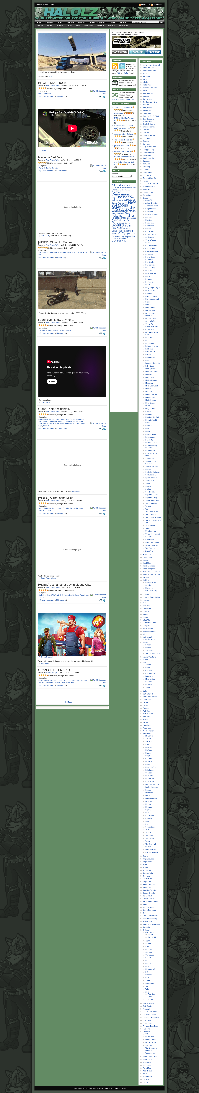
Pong (147, 429)
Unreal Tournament (152, 534)
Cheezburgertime (149, 127)
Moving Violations (76, 508)
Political (146, 722)
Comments (158, 5)
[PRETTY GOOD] (46, 88)
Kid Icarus (149, 349)
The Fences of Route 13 (123, 140)
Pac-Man (148, 411)
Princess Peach (120, 217)
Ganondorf (123, 200)
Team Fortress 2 (151, 503)
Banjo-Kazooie (150, 209)
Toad (133, 234)
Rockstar (55, 168)
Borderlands (149, 226)
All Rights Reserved (96, 1088)
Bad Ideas (146, 96)
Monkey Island (150, 397)
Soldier (117, 228)
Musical (41, 510)
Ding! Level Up (148, 158)
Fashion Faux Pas (149, 187)
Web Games (149, 983)
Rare (147, 813)
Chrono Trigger (151, 240)
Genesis (148, 958)
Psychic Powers (148, 731)
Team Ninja (149, 838)
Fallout (147, 305)
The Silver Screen (149, 1015)
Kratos (126, 208)
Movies (69, 26)
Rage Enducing (148, 859)
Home (39, 22)
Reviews (148, 685)
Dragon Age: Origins (152, 288)
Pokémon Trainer (123, 215)
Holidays (59, 26)
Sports (145, 904)
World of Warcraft (151, 545)
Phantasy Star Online (153, 417)
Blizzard (148, 753)
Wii (146, 986)
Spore (147, 483)
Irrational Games (151, 787)
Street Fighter (150, 492)
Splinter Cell (149, 481)
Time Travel (147, 1020)
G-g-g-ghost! (147, 195)
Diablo (147, 276)
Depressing (147, 155)
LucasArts (149, 793)
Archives (82, 22)
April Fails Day (150, 582)
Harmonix (149, 776)
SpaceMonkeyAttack (48, 578)
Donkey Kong (150, 282)
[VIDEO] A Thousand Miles (55, 498)
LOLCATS (146, 620)
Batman (148, 645)
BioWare (148, 750)
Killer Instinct (150, 352)
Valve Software (150, 850)
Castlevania (149, 237)
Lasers (145, 617)
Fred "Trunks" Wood (53, 86)
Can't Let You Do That (151, 116)
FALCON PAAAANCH (151, 184)
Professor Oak (124, 220)
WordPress (116, 1088)
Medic (131, 210)
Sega (147, 821)
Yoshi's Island (150, 548)
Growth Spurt (147, 557)
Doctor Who (149, 1037)
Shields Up (147, 887)
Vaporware (147, 1062)
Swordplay (147, 927)
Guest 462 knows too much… (125, 157)
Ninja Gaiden (150, 403)
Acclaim (148, 739)
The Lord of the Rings (153, 653)
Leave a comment (48, 96)
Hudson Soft (149, 779)
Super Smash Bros (152, 500)
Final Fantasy (150, 308)
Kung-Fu (146, 614)
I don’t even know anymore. (56, 319)
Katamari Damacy (152, 346)
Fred (50, 76)
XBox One (149, 1000)
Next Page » (69, 702)
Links (113, 22)
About (123, 22)
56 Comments (61, 513)
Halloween (149, 588)
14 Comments (61, 333)
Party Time (147, 711)
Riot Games (149, 816)
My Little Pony (150, 1042)
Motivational (147, 637)
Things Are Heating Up (151, 1017)
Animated (146, 76)
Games (49, 26)
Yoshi (124, 241)
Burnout (148, 229)
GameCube (149, 955)
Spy (122, 233)
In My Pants (147, 594)
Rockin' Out (147, 870)
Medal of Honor (151, 380)
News (78, 26)
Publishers (88, 26)
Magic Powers (148, 628)
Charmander (131, 188)
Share (104, 94)
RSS (118, 73)
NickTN (43, 151)
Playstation (62, 253)
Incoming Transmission (151, 597)
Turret (114, 236)
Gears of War (150, 321)
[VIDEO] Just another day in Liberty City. (64, 584)
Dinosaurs (146, 161)
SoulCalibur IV (150, 475)
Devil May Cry (150, 273)
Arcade (148, 944)
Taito (147, 830)
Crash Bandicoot (151, 251)
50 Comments (61, 600)
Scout (116, 225)
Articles (148, 665)
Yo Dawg (146, 1079)
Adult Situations (148, 68)
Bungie (148, 756)
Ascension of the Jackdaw (123, 134)
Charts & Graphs (149, 124)
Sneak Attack (147, 896)
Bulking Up (147, 110)
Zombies (146, 1082)
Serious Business (149, 884)
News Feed (145, 5)
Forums (70, 22)
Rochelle (121, 223)
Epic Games (149, 770)
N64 (147, 961)
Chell (114, 190)
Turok (147, 528)
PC (61, 595)
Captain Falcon (119, 187)
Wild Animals (147, 1077)
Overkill (145, 705)
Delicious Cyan (46, 402)
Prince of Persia (151, 434)
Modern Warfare (151, 394)
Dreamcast (149, 949)
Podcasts (148, 682)
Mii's (144, 634)
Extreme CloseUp (149, 178)
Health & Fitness (149, 566)
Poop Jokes (147, 725)
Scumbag (146, 876)
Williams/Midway (151, 853)
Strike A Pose (59, 424)
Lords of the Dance (150, 623)
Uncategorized (150, 531)
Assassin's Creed (151, 206)
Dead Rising (150, 268)
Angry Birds (149, 200)
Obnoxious (147, 700)
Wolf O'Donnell (120, 239)
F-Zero (147, 302)
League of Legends (152, 363)
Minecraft (148, 392)
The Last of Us (150, 515)
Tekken (148, 506)
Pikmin (147, 423)
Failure (41, 253)
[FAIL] (39, 88)
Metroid (148, 389)
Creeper (116, 192)
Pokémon (148, 426)
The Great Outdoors (150, 1012)
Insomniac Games (152, 784)
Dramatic (146, 170)
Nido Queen (118, 113)
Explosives (42, 595)
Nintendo (83, 680)
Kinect (150, 934)
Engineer (123, 197)
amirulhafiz (45, 663)
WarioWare (149, 540)
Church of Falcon (149, 135)
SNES (147, 981)
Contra (147, 243)
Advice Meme (150, 639)
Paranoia (146, 708)
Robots (145, 867)
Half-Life (148, 338)
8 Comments (60, 258)
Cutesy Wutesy (148, 152)
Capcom (148, 759)
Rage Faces (147, 862)
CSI (146, 1034)
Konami (148, 790)
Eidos (147, 764)
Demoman (120, 194)
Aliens (145, 74)
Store (60, 22)
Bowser (129, 185)
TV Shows (111, 26)
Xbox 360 (46, 426)
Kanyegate (147, 609)
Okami (147, 406)
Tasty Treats (147, 1006)
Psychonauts (150, 437)
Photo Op (146, 717)
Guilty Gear (149, 330)
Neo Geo (148, 963)
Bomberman (149, 223)
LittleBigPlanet (150, 369)
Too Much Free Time (72, 424)
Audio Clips (147, 85)
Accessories (149, 932)
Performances (148, 714)
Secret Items (147, 879)
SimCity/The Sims (151, 466)
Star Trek (148, 1045)
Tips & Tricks (147, 1023)
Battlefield (149, 212)
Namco (148, 804)
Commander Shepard (123, 190)
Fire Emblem (150, 310)
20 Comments (61, 96)
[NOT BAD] (44, 88)
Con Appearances (98, 22)
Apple (147, 941)
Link (132, 207)
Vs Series (148, 537)
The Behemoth (150, 844)
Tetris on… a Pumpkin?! (123, 108)
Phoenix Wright (151, 420)
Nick (122, 213)
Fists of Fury (147, 189)
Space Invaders (151, 478)
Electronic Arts (150, 767)
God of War (149, 324)
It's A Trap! (146, 606)
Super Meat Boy (151, 498)
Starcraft (148, 486)
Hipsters (146, 577)
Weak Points (147, 1071)
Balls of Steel (147, 99)
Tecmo (147, 841)
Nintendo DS (150, 969)
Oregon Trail (150, 409)
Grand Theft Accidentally (54, 409)
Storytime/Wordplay (150, 919)
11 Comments (61, 171)
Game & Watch (150, 318)
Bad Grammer (148, 93)
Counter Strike (150, 249)
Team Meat (149, 835)
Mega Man (116, 213)
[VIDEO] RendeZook (121, 146)
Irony (144, 603)
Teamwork (146, 1009)
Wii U (147, 989)
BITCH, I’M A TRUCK (52, 83)
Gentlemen (147, 555)
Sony (147, 824)
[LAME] (41, 88)
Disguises (62, 680)
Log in (123, 1088)
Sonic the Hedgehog (153, 472)
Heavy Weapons (149, 569)
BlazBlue (148, 220)
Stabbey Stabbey (149, 907)
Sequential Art (148, 882)
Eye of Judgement (152, 299)
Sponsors (148, 688)
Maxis (147, 796)
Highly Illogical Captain (74, 421)
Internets (146, 600)
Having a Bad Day (50, 157)
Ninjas (145, 691)
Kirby (121, 208)
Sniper (126, 225)
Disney (148, 648)
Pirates (145, 719)
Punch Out (149, 440)
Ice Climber (149, 343)
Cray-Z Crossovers (51, 680)
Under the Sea (148, 1059)
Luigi (114, 210)
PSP (147, 978)
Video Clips (123, 26)
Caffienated (147, 113)
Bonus (147, 668)
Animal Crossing (151, 203)
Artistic (40, 26)
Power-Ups (147, 728)
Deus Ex (148, 271)
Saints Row (75, 491)
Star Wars (149, 651)
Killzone (148, 355)
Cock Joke (146, 138)
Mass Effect (149, 377)
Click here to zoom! (45, 657)
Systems (100, 26)
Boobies (146, 105)
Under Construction (150, 1057)
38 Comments (61, 685)
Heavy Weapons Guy (124, 205)
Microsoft (148, 801)
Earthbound (149, 293)
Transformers (150, 1053)
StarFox (148, 489)
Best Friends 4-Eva (150, 102)
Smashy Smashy (149, 893)
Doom (147, 285)
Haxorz (145, 560)
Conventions (150, 673)
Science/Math (148, 873)
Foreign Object (148, 192)
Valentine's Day (151, 591)
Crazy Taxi (149, 254)
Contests (148, 670)
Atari (147, 946)
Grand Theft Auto (44, 93)
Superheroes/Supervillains (152, 924)
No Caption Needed (45, 682)
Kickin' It (146, 611)
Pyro (115, 222)
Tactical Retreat (148, 1003)
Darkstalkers (150, 265)
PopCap (148, 810)
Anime (145, 79)
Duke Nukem (150, 291)
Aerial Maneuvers (62, 419)
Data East (149, 761)
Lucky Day (146, 626)
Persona (148, 414)
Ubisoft (148, 847)
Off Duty (146, 702)
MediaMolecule (151, 798)
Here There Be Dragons (151, 572)
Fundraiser (149, 676)
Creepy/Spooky (148, 150)
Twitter (126, 73)
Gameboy (149, 952)
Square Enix (149, 827)
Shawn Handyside (52, 673)
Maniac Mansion (151, 372)
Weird (68, 330)
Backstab (146, 91)
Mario (121, 210)
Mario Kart (149, 374)
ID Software (149, 781)
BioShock (148, 217)
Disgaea (148, 279)
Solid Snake (127, 229)
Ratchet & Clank (151, 443)
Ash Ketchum (118, 185)
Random (49, 22)
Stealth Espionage (149, 910)
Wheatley (120, 238)
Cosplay (146, 141)
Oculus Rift (152, 937)
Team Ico (148, 833)
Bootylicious (147, 108)
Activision (148, 742)
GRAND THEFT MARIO (54, 670)
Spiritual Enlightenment (151, 902)
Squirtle (128, 234)
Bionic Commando (152, 214)
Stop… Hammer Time (151, 916)
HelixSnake (45, 236)
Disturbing (146, 167)
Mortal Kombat (150, 400)
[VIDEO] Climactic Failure (55, 242)
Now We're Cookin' (150, 697)
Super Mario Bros (67, 682)
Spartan (115, 233)
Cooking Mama (151, 246)
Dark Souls (149, 262)
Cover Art (146, 144)
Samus (127, 223)
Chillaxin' (146, 133)
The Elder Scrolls (151, 512)
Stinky (145, 913)
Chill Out (146, 130)
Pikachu (129, 213)
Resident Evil (150, 451)
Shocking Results (149, 890)
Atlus (147, 744)
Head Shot (61, 421)
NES (147, 966)
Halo (147, 340)
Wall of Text (147, 1068)
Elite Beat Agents (151, 296)
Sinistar (148, 469)
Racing (145, 856)
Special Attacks (148, 899)
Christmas (149, 585)
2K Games (149, 736)
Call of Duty (149, 231)
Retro (145, 865)
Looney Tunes (150, 1040)
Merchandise (150, 679)
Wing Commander (152, 542)
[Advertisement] (124, 285)
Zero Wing (149, 551)
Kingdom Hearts (151, 357)
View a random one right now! (123, 99)
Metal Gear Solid (151, 386)
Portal (147, 431)
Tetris (147, 509)
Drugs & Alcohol (148, 172)
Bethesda (148, 747)
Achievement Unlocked (47, 419)
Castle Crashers (151, 234)
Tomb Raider (150, 525)
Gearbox (148, 773)
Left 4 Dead (149, 366)
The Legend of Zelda (153, 518)
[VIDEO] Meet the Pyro (122, 152)
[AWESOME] (48, 88)
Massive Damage (149, 631)
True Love (146, 1029)
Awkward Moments (45, 330)
